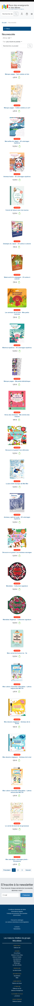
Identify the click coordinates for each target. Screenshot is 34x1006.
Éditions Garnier (17, 1001)
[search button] (16, 14)
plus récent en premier (12, 41)
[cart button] (27, 14)
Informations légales (17, 911)
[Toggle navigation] (32, 14)
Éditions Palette (17, 957)
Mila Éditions (17, 961)
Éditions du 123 (17, 988)
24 (6, 38)
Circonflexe (17, 953)
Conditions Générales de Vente (17, 909)
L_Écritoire (17, 996)
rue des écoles (17, 970)
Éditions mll (17, 947)
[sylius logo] (15, 7)
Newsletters (17, 929)
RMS (17, 977)
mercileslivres (17, 959)
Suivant (28, 870)
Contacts (17, 927)
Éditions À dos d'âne (17, 955)
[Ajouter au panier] (19, 77)
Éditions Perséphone (17, 990)
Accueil (4, 22)
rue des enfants (17, 965)
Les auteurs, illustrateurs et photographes (17, 922)
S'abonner (26, 895)
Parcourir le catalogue (17, 920)
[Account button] (21, 14)
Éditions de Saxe (17, 983)
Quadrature (17, 975)
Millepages (17, 963)
